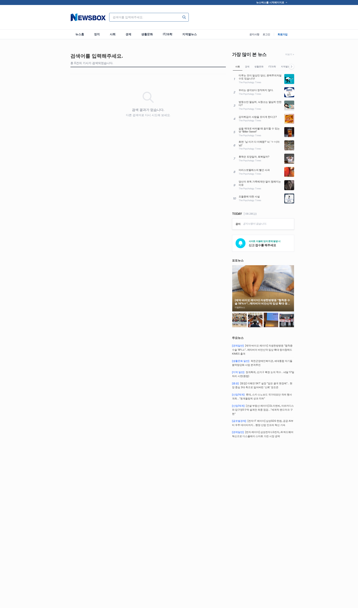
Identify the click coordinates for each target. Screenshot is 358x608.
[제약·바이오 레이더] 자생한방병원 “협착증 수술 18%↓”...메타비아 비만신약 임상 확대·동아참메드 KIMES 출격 (262, 349)
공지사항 (254, 34)
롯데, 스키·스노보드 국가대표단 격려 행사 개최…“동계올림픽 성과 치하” (262, 396)
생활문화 (259, 66)
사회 (237, 66)
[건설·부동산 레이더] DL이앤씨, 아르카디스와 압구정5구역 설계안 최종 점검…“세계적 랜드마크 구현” (263, 409)
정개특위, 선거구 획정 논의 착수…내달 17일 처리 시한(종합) (263, 374)
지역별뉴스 (286, 66)
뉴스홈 (79, 34)
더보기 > (289, 54)
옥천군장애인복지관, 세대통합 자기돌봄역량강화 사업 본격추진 (262, 363)
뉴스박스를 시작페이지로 (270, 2)
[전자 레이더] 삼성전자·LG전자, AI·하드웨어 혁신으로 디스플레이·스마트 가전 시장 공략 (262, 434)
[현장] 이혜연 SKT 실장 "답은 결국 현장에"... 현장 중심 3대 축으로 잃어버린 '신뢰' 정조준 (262, 385)
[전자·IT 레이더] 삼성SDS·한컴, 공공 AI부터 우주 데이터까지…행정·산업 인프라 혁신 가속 (262, 423)
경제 (247, 66)
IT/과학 (272, 66)
